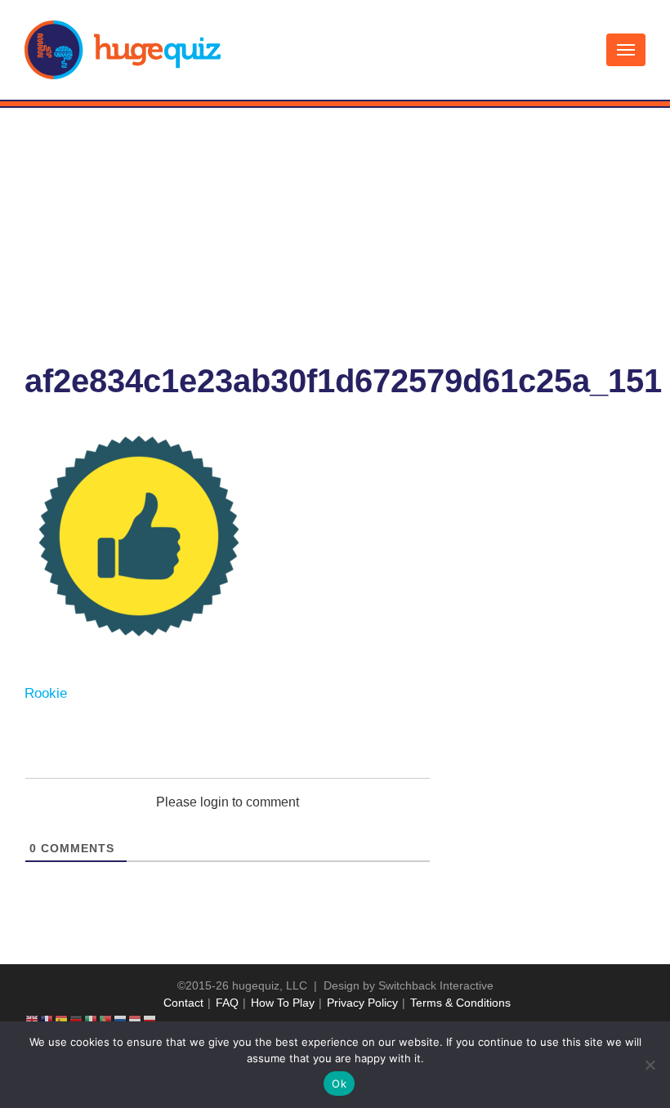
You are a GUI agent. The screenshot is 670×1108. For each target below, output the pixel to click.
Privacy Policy (362, 1002)
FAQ (227, 1002)
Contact (183, 1002)
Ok (339, 1083)
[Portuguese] (106, 1019)
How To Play (283, 1002)
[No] (649, 1065)
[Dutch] (135, 1019)
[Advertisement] (335, 230)
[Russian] (121, 1019)
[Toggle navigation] (625, 50)
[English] (32, 1019)
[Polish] (150, 1019)
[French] (47, 1019)
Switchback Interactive (436, 985)
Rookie (46, 693)
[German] (76, 1019)
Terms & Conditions (460, 1002)
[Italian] (91, 1019)
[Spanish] (62, 1019)
